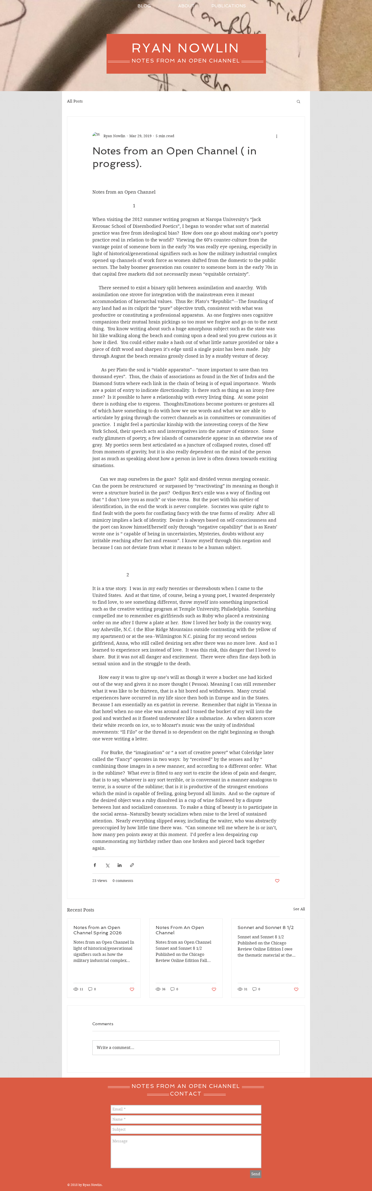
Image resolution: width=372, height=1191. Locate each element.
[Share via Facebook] (94, 865)
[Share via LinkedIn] (119, 865)
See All (299, 909)
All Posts (75, 101)
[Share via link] (132, 865)
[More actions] (277, 136)
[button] (298, 101)
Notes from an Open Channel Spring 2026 (97, 930)
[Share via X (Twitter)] (107, 865)
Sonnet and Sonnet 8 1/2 (266, 927)
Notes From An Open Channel (180, 930)
